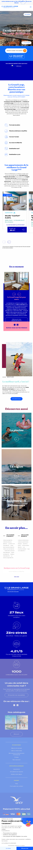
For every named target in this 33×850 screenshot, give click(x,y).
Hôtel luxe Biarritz (7, 540)
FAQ (16, 783)
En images (27, 42)
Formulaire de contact (16, 786)
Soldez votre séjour (16, 774)
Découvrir (16, 734)
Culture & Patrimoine (23, 540)
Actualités (27, 14)
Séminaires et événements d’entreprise (16, 754)
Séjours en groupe (16, 748)
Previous (5, 201)
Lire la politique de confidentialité (9, 843)
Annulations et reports (16, 771)
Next (25, 201)
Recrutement (16, 759)
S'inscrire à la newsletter (16, 695)
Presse (16, 757)
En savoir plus (16, 398)
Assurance (16, 769)
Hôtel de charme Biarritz (7, 542)
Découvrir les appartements (16, 320)
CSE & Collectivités (16, 750)
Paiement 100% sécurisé (16, 809)
